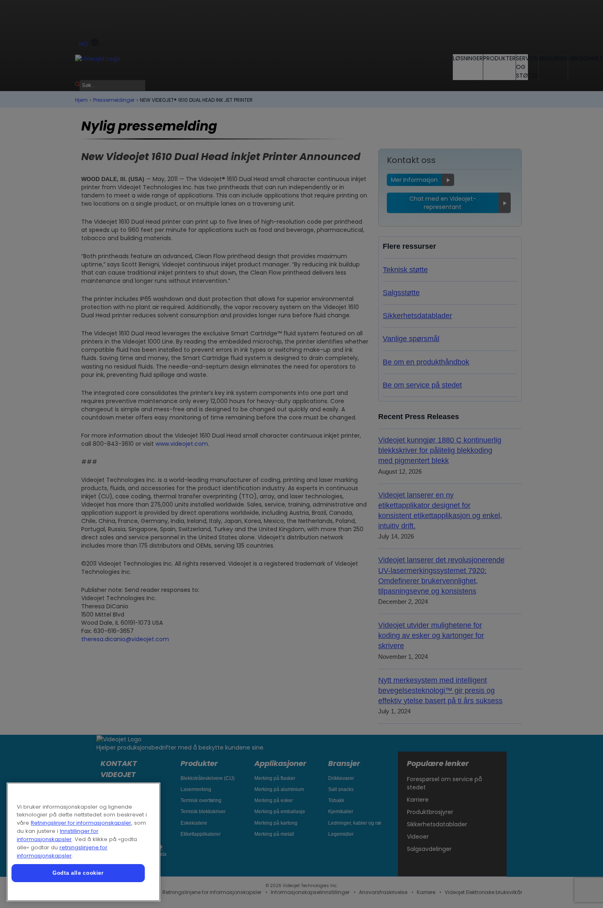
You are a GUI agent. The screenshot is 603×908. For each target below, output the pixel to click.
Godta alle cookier (78, 873)
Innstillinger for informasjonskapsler (57, 835)
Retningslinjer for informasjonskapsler (81, 823)
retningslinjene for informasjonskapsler (62, 852)
